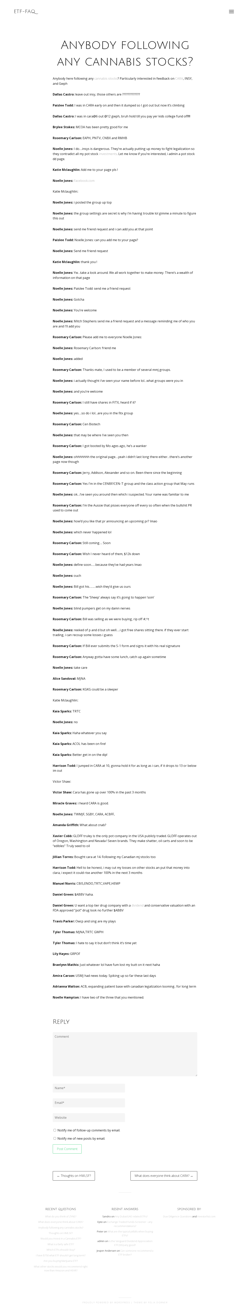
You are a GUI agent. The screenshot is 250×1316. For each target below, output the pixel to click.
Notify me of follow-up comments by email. (88, 1130)
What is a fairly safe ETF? (60, 1244)
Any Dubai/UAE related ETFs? (131, 1216)
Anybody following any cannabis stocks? (60, 1227)
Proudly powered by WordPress (106, 1302)
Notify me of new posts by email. (81, 1138)
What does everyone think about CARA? (60, 1222)
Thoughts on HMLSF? (61, 1233)
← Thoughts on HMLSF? (74, 1176)
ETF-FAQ (24, 11)
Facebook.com (84, 180)
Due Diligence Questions (177, 1216)
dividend (137, 905)
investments (108, 154)
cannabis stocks (106, 78)
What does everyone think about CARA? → (164, 1176)
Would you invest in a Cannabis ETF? (60, 1238)
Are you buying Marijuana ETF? (61, 1261)
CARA (179, 78)
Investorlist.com (206, 1216)
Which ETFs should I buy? (60, 1249)
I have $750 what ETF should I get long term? (60, 1255)
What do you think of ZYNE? (60, 1216)
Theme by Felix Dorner (151, 1302)
